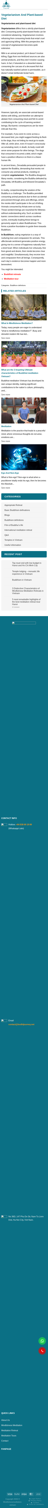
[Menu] (44, 4)
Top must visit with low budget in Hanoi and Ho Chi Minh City (26, 564)
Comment (15, 607)
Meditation (6, 426)
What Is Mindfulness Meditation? (17, 323)
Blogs (7, 515)
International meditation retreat (18, 530)
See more (5, 338)
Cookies (36, 1502)
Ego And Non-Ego (10, 473)
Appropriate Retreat (13, 505)
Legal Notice (36, 1499)
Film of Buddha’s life (13, 525)
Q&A (6, 535)
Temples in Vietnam (13, 540)
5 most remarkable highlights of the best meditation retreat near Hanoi (26, 601)
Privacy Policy (36, 1501)
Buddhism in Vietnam (22, 580)
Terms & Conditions (36, 1504)
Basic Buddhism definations (17, 510)
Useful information (12, 545)
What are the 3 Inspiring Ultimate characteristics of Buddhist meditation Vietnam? (19, 373)
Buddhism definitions (14, 520)
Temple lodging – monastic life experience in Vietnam (26, 572)
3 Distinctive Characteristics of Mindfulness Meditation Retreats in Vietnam (28, 590)
